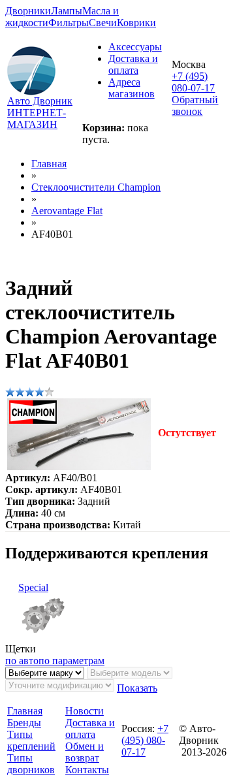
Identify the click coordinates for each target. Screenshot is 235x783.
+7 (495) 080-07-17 (193, 82)
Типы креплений (31, 740)
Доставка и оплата (133, 64)
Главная (49, 163)
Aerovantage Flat (66, 210)
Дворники (28, 10)
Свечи (103, 22)
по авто (22, 660)
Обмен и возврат (84, 752)
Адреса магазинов (131, 87)
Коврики (136, 22)
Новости (84, 710)
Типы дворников (31, 763)
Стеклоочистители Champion (96, 187)
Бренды (24, 722)
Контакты (87, 769)
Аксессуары (135, 46)
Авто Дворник (39, 100)
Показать (137, 688)
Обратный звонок (195, 105)
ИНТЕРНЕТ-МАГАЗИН (36, 118)
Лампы (66, 10)
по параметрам (71, 660)
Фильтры (68, 22)
